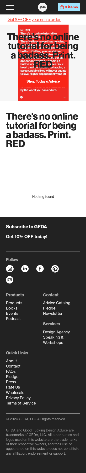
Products (14, 302)
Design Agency (56, 332)
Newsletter (53, 313)
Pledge (49, 308)
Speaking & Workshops (53, 340)
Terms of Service (21, 403)
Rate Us (13, 387)
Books (11, 308)
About (11, 360)
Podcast (13, 318)
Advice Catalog (56, 302)
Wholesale (15, 392)
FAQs (11, 371)
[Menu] (10, 7)
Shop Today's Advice (43, 81)
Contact (13, 366)
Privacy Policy (18, 397)
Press (11, 381)
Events (12, 313)
